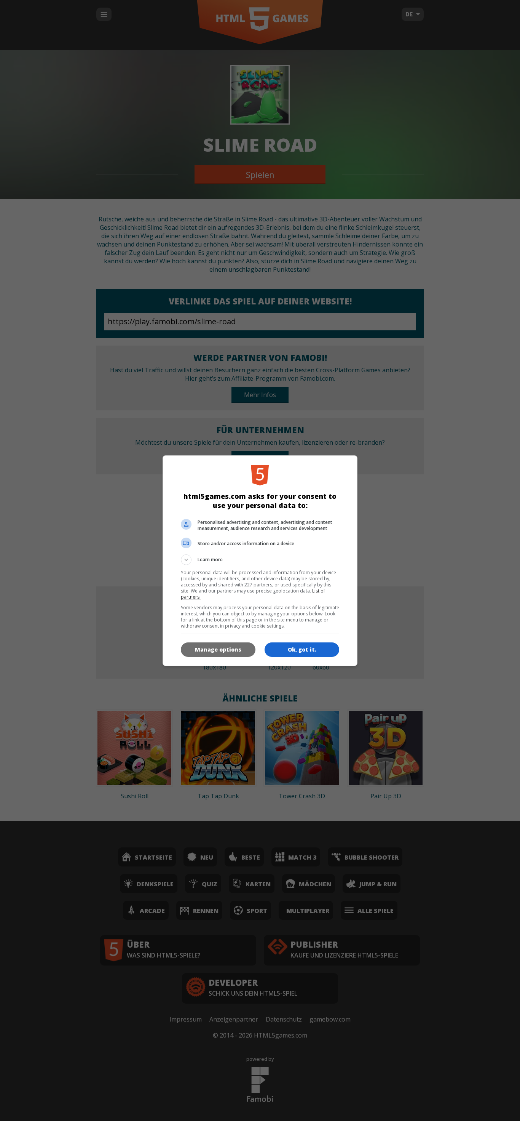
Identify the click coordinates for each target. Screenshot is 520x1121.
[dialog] (260, 560)
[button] (260, 559)
